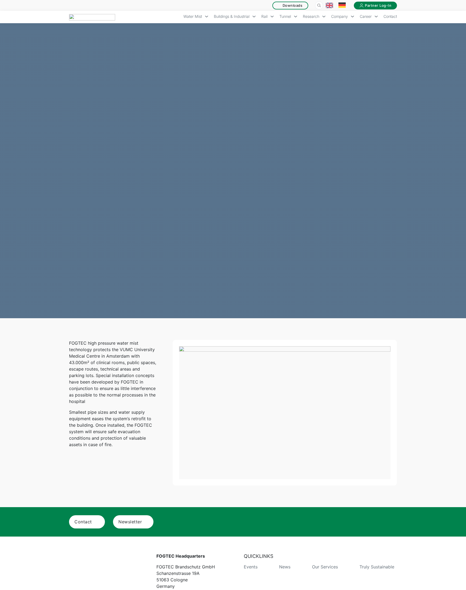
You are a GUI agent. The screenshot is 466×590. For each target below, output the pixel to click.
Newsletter (130, 521)
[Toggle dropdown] (206, 17)
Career (366, 16)
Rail (264, 16)
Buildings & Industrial (231, 16)
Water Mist (192, 16)
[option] (343, 5)
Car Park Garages (98, 125)
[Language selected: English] (338, 5)
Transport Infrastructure (256, 125)
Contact (390, 16)
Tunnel (285, 16)
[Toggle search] (319, 5)
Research (311, 16)
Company (339, 16)
